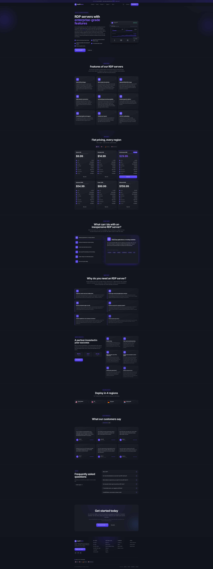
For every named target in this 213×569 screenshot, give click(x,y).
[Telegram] (78, 553)
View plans (113, 525)
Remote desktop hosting (110, 546)
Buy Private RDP (79, 50)
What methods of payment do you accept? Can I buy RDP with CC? (115, 479)
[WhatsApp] (81, 553)
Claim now (117, 1)
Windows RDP (95, 551)
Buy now (84, 176)
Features (92, 4)
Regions (107, 4)
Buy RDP (84, 29)
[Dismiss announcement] (138, 1)
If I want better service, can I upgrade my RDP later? (112, 488)
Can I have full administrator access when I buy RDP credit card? (115, 475)
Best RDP (95, 542)
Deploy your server (79, 549)
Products (101, 4)
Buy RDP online (96, 546)
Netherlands (115, 146)
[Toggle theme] (123, 4)
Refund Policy (132, 546)
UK (102, 146)
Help (113, 4)
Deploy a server (120, 548)
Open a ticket (120, 546)
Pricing (97, 4)
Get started (134, 4)
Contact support (78, 484)
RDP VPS (107, 542)
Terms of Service (133, 542)
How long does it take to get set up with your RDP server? (113, 484)
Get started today (101, 525)
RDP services (108, 544)
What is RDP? (105, 471)
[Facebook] (76, 553)
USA (98, 146)
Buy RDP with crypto (96, 548)
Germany (107, 146)
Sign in (128, 4)
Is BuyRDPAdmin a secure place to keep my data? (112, 492)
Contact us (90, 50)
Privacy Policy (132, 544)
